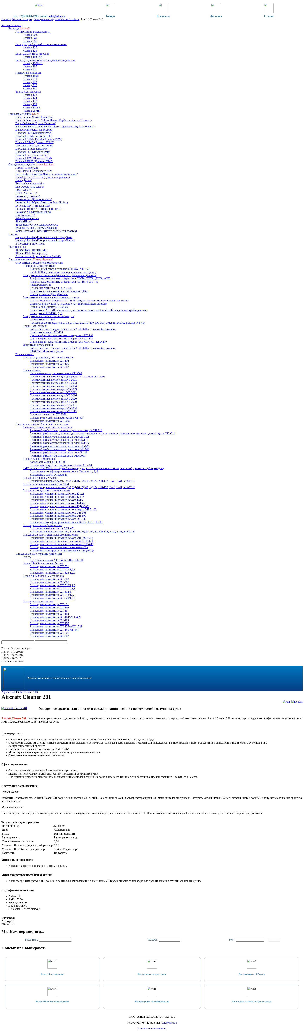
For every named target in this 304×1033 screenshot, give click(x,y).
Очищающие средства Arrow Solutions (56, 19)
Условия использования (151, 1028)
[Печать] (297, 701)
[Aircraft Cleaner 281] (14, 708)
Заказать (274, 939)
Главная (6, 19)
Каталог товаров (22, 19)
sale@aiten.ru (57, 16)
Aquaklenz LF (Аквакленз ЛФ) (19, 692)
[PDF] (287, 701)
